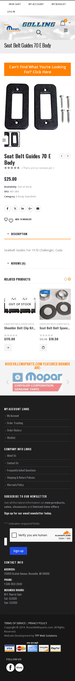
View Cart (15, 4)
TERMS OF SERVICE (15, 623)
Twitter (15, 208)
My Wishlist (59, 4)
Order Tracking (15, 423)
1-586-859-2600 (13, 584)
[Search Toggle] (39, 32)
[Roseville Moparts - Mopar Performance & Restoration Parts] (12, 28)
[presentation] (7, 382)
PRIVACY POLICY (37, 623)
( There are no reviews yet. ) (38, 168)
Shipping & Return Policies (21, 477)
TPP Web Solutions (46, 635)
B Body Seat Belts (29, 324)
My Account (36, 4)
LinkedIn (22, 208)
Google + (30, 208)
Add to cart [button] (43, 347)
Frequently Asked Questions (21, 470)
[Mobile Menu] (65, 30)
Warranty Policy (15, 485)
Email (37, 208)
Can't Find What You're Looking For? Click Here (37, 69)
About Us (11, 455)
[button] (66, 279)
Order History (14, 430)
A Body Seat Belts (12, 324)
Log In (11, 11)
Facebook (7, 208)
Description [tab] (19, 234)
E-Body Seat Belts (26, 196)
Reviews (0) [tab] (18, 263)
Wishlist (11, 438)
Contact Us (13, 463)
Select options (8, 347)
